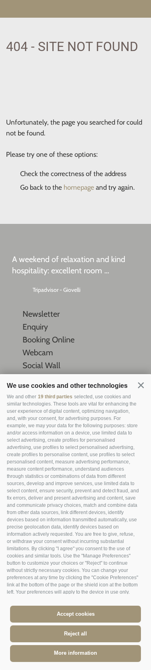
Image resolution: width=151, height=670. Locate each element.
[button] (140, 385)
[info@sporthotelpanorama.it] (139, 10)
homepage (79, 187)
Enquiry (35, 327)
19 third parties (55, 397)
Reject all (75, 634)
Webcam (38, 352)
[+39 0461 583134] (124, 10)
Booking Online (48, 339)
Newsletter (41, 314)
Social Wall (41, 365)
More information (75, 653)
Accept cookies (76, 614)
